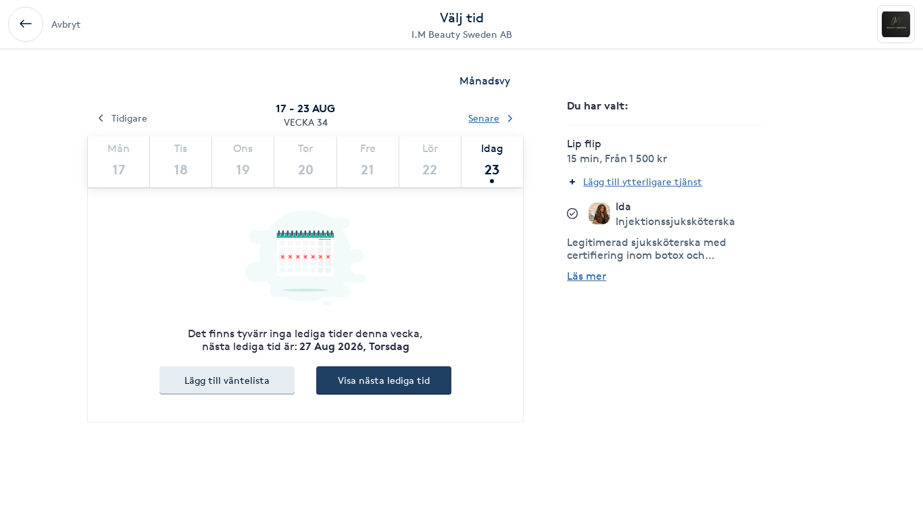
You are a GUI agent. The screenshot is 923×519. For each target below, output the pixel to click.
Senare (483, 118)
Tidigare (129, 118)
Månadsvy (484, 80)
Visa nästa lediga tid (384, 380)
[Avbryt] (25, 24)
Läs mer (586, 276)
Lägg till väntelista (227, 380)
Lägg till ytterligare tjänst (642, 181)
